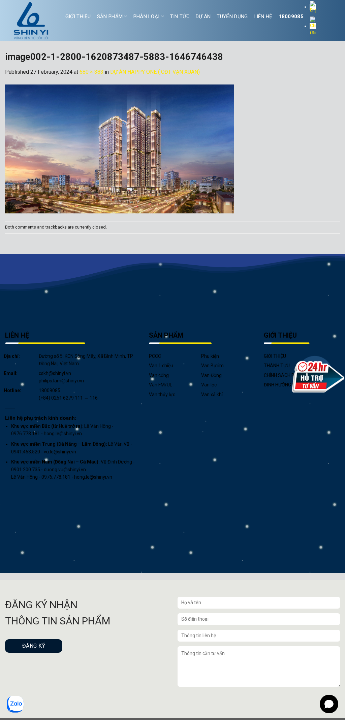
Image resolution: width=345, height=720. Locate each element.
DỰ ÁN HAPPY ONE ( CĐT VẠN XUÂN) (155, 72)
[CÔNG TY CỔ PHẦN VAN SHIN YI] (31, 20)
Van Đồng (211, 375)
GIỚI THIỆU (78, 16)
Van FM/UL (160, 384)
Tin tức (180, 16)
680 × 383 (91, 72)
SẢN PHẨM (110, 16)
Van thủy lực (162, 394)
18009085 (291, 16)
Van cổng (159, 375)
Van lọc (209, 384)
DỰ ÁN (203, 16)
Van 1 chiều (161, 365)
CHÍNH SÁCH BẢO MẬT (288, 375)
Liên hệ (263, 16)
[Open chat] (329, 704)
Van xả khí (212, 394)
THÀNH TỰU (277, 365)
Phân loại (146, 16)
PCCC (155, 356)
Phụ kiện (210, 356)
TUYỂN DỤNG (232, 16)
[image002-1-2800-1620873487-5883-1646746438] (119, 148)
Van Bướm (212, 365)
